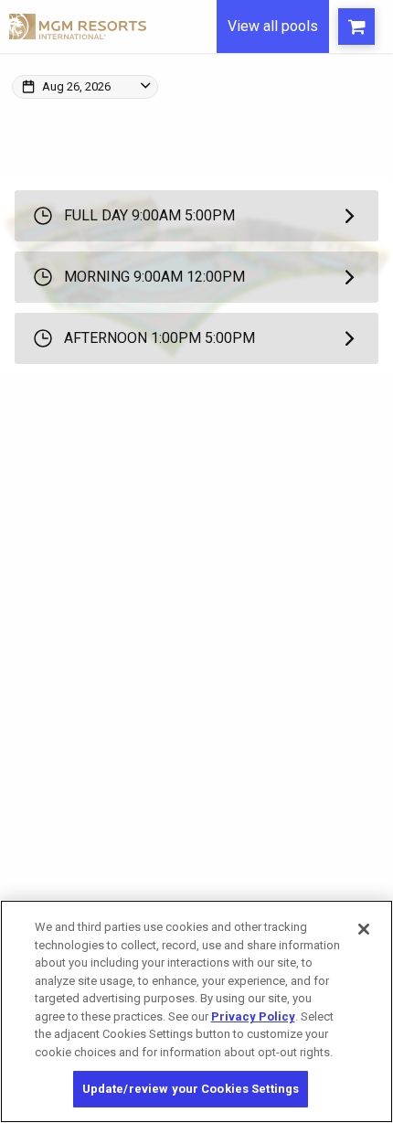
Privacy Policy (253, 1016)
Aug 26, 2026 (76, 86)
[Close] (364, 929)
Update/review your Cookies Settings (191, 1089)
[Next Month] (246, 108)
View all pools (273, 26)
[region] (196, 1011)
